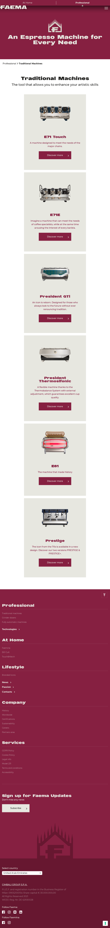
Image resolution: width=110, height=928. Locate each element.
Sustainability (8, 723)
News (5, 682)
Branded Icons (9, 675)
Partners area (8, 732)
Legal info (6, 759)
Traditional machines (12, 613)
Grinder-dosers (9, 617)
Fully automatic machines (14, 622)
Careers (5, 728)
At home (27, 2)
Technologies (9, 629)
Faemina (6, 648)
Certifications (8, 719)
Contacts (7, 692)
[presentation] (55, 464)
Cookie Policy (8, 755)
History (5, 710)
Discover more (55, 155)
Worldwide (7, 715)
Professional (82, 2)
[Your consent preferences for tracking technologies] (105, 923)
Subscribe (15, 808)
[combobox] (22, 873)
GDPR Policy (8, 750)
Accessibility (8, 772)
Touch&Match (8, 656)
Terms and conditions (12, 768)
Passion (7, 687)
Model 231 (6, 763)
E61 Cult (6, 652)
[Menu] (106, 8)
